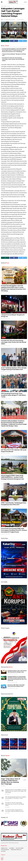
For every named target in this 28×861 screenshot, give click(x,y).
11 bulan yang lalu (11, 688)
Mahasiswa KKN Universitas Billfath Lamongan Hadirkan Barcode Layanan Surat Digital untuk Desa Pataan (15, 791)
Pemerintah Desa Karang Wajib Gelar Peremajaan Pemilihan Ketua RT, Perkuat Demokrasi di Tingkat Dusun (14, 530)
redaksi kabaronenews (10, 19)
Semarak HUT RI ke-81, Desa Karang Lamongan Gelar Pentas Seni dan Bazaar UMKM (13, 59)
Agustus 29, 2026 (5, 292)
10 (9, 292)
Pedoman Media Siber (5, 849)
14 (9, 506)
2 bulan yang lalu (11, 673)
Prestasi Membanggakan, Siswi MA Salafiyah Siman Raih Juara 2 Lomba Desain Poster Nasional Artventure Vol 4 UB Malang (14, 50)
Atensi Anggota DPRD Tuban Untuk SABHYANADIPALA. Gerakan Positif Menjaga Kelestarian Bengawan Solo (12, 477)
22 (9, 453)
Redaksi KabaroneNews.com (16, 849)
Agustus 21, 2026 (5, 453)
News (5, 6)
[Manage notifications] (2, 859)
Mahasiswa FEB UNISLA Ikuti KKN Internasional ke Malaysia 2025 (15, 685)
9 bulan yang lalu (20, 19)
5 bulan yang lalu (11, 682)
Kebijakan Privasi (4, 848)
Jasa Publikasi (11, 848)
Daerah (8, 6)
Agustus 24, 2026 (5, 398)
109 (9, 398)
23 (16, 673)
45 (16, 682)
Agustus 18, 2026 (5, 506)
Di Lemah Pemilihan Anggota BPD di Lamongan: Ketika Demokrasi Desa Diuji (14, 810)
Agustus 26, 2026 (5, 345)
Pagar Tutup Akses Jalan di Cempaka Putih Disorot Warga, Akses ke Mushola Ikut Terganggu (10, 781)
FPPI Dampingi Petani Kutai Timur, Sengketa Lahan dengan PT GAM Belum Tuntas (13, 395)
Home (2, 6)
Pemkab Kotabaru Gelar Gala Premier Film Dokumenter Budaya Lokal (17, 671)
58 (17, 688)
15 (9, 371)
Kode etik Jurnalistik (19, 848)
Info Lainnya (3, 851)
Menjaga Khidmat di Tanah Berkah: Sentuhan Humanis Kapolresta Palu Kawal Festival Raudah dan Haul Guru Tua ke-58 (17, 678)
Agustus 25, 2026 (5, 371)
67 (9, 345)
